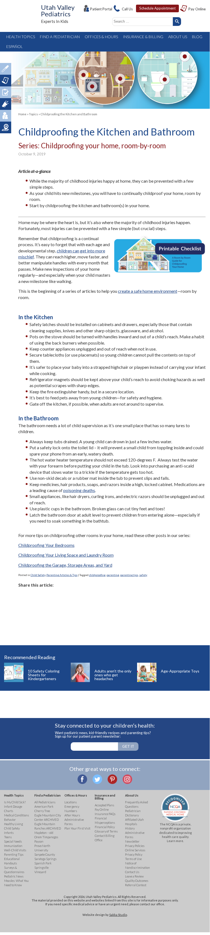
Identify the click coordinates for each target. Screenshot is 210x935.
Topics (33, 114)
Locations (5, 127)
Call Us (127, 9)
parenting (113, 575)
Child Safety (38, 575)
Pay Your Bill (5, 80)
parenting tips (129, 575)
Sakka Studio (118, 914)
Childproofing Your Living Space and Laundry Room (66, 554)
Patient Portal (101, 9)
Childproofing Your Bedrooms (46, 545)
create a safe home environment (147, 291)
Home (22, 114)
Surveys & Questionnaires (5, 92)
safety (143, 575)
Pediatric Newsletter (5, 104)
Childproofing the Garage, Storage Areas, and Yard (65, 565)
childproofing (97, 575)
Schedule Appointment (157, 8)
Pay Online (197, 9)
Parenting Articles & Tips (62, 575)
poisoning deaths (79, 490)
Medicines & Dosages (5, 69)
